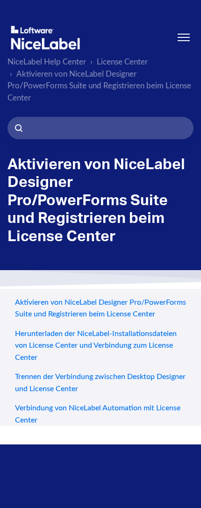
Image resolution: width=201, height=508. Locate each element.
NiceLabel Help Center (46, 62)
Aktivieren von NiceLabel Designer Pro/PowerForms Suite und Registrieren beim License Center (99, 86)
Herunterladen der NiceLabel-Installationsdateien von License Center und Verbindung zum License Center (96, 345)
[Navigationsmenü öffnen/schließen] (184, 37)
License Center (122, 62)
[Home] (45, 37)
